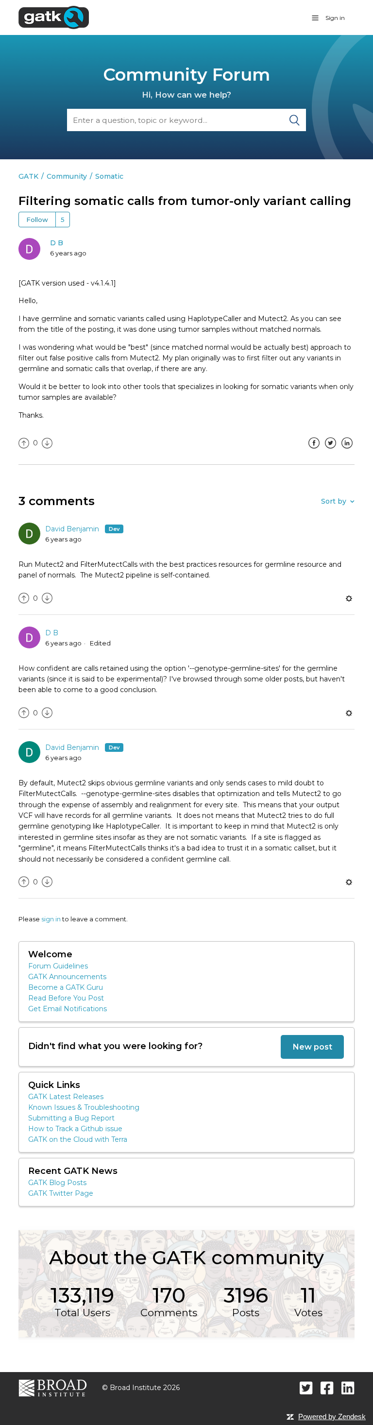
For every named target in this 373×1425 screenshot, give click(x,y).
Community (67, 176)
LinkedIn (347, 450)
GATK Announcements (67, 976)
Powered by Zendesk (332, 1416)
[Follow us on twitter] (306, 1387)
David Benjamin (73, 529)
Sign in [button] (335, 17)
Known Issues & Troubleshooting (83, 1107)
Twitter (330, 450)
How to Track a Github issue (75, 1128)
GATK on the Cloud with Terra (77, 1139)
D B (56, 242)
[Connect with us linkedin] (348, 1387)
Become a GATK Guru (65, 987)
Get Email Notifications (67, 1008)
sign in (51, 919)
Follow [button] (37, 219)
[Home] (53, 17)
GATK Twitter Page (60, 1193)
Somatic (109, 176)
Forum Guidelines (58, 966)
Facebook (314, 450)
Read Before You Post (66, 998)
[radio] (23, 443)
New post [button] (312, 1047)
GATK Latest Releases (65, 1096)
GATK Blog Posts (57, 1182)
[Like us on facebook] (327, 1387)
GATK (28, 176)
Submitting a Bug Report (71, 1118)
